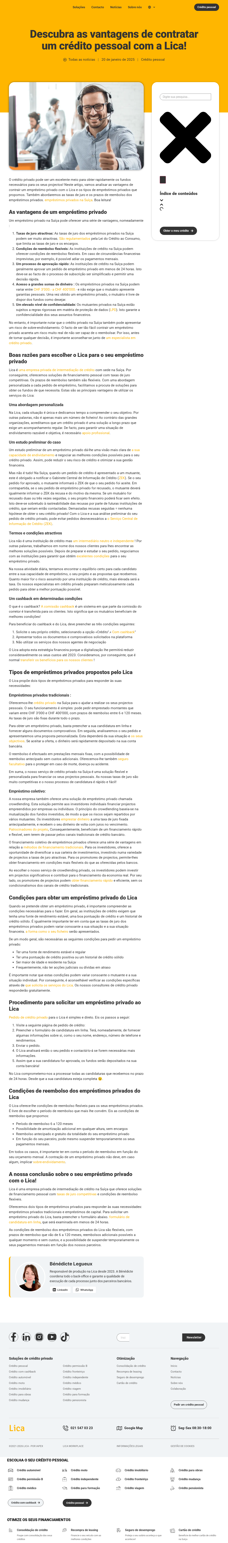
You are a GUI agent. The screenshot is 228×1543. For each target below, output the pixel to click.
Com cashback (123, 632)
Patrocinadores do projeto (28, 829)
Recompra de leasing (84, 1530)
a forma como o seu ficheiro (47, 931)
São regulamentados (74, 239)
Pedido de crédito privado (28, 1017)
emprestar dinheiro (75, 819)
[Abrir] (154, 7)
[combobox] (185, 97)
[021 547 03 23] (65, 1428)
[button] (185, 200)
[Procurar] (163, 180)
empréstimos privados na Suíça (68, 200)
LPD (113, 310)
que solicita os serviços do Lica (49, 985)
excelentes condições (93, 556)
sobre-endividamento (49, 1162)
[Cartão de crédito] (172, 1530)
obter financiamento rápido (92, 880)
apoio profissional (96, 433)
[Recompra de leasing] (64, 1530)
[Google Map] (119, 1428)
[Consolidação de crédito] (10, 1530)
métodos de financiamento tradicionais (53, 847)
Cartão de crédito (190, 1530)
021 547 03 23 (82, 1428)
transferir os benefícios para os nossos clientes (56, 660)
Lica (15, 6)
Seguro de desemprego (140, 1530)
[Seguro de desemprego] (118, 1531)
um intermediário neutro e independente (103, 541)
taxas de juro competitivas (77, 1194)
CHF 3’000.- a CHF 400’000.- (55, 289)
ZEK (122, 478)
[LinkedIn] (26, 1337)
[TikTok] (64, 1337)
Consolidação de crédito (32, 1530)
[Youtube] (52, 1337)
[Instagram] (39, 1337)
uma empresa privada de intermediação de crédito (57, 370)
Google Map (133, 1428)
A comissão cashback (57, 606)
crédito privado (45, 703)
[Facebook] (13, 1337)
